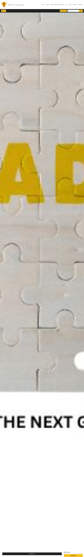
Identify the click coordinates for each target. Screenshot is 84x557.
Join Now (3, 10)
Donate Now (32, 553)
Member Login (63, 10)
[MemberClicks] (12, 4)
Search (80, 10)
